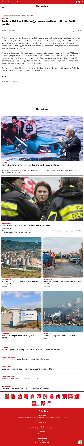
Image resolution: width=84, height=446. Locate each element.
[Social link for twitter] (71, 2)
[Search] (27, 2)
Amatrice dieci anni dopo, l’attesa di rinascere (20, 378)
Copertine (12, 15)
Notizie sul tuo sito (42, 438)
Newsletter (20, 2)
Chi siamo (42, 431)
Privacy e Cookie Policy (42, 442)
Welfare (18, 15)
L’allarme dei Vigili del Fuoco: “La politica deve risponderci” (27, 225)
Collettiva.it (42, 415)
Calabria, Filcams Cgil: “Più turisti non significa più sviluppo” (26, 388)
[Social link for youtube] (79, 2)
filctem (8, 81)
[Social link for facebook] (74, 2)
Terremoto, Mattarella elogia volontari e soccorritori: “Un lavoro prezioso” (31, 349)
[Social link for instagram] (76, 2)
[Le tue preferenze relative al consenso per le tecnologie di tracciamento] (80, 442)
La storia (42, 440)
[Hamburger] (3, 7)
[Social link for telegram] (82, 2)
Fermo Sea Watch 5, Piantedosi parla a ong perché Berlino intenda (30, 165)
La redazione (12, 2)
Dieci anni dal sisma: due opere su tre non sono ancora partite (27, 369)
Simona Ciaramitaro (6, 168)
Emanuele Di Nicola (6, 228)
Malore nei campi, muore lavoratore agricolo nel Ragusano (25, 359)
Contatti (4, 2)
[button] (73, 31)
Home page (5, 15)
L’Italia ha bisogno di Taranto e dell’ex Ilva (60, 335)
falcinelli (15, 81)
